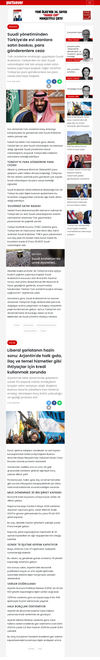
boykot (17, 325)
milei (40, 649)
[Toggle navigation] (89, 2)
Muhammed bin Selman (46, 325)
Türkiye (43, 331)
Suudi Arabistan (30, 331)
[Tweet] (48, 81)
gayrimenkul (28, 325)
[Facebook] (54, 81)
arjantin (31, 649)
